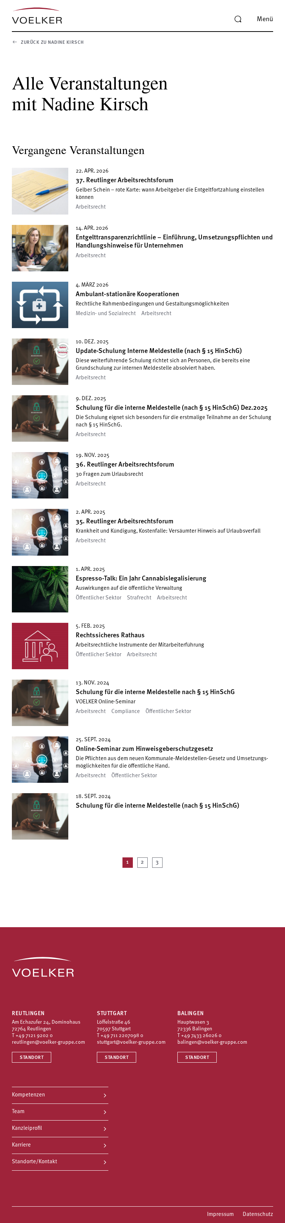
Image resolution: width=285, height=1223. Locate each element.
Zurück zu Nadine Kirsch (52, 42)
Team (18, 1112)
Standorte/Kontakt (34, 1162)
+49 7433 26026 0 (201, 1036)
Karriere (21, 1145)
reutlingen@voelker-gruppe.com (48, 1042)
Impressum (220, 1214)
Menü (265, 19)
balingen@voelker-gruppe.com (212, 1042)
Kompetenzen (28, 1095)
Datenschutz (258, 1214)
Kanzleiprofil (27, 1128)
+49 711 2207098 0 (122, 1036)
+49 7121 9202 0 (34, 1036)
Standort (31, 1057)
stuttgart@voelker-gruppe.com (131, 1042)
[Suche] (237, 19)
